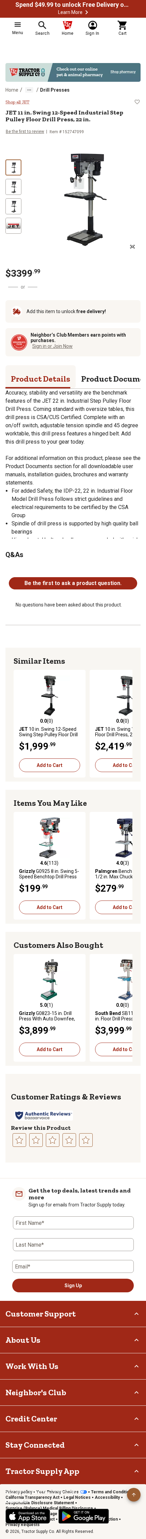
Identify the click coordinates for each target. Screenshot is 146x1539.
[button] (87, 12)
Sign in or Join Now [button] (52, 346)
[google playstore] (83, 1516)
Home (11, 90)
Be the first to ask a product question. (73, 583)
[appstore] (27, 1516)
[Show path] (29, 90)
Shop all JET (17, 102)
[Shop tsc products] (73, 72)
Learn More (70, 12)
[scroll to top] (134, 1495)
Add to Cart (49, 765)
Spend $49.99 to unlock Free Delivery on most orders (73, 4)
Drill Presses (55, 90)
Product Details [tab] (40, 379)
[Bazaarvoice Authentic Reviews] (43, 1115)
